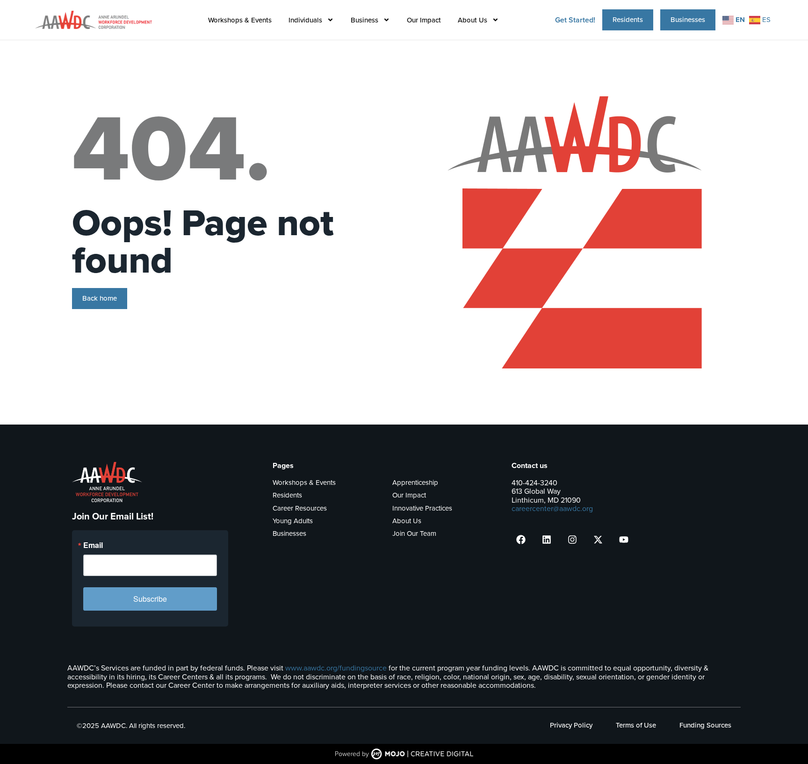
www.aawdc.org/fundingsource (336, 668)
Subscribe (150, 598)
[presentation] (521, 539)
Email (93, 545)
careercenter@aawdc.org (552, 508)
